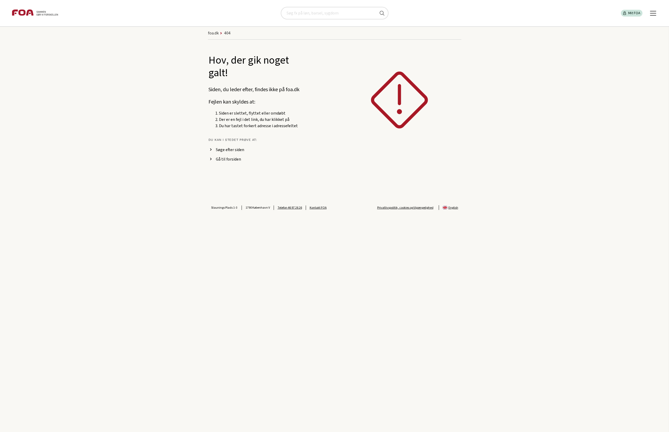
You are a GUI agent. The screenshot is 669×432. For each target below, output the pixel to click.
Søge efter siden (230, 150)
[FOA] (35, 13)
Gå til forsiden (228, 159)
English (453, 207)
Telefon (290, 207)
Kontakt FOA (318, 207)
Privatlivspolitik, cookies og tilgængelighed (405, 207)
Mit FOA (634, 13)
